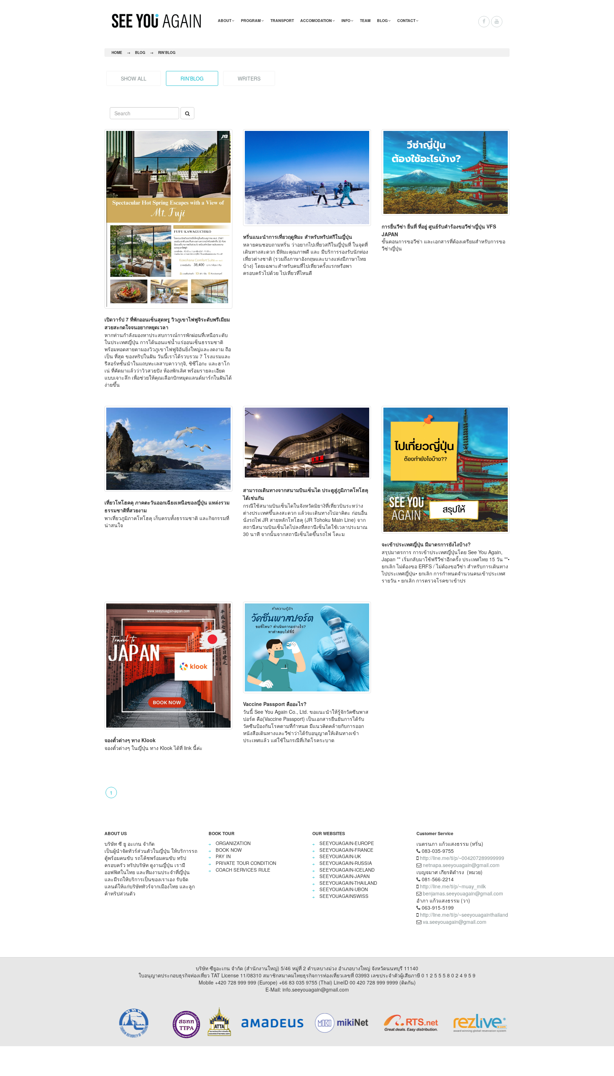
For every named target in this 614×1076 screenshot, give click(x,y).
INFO (345, 20)
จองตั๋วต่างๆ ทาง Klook (130, 740)
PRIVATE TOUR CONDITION (246, 863)
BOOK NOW (229, 849)
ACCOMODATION (316, 20)
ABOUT (224, 20)
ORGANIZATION (233, 843)
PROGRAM (251, 20)
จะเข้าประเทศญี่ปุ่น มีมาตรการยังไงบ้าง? (426, 544)
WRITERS (249, 78)
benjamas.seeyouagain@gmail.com (463, 893)
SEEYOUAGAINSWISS (343, 896)
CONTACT (406, 20)
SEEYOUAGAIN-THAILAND (348, 882)
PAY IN (223, 856)
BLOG (382, 20)
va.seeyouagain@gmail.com (454, 921)
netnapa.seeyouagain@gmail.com (461, 864)
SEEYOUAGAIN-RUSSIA (345, 863)
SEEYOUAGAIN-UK (340, 856)
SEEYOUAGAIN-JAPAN (344, 876)
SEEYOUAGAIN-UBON (343, 889)
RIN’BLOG (167, 52)
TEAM (365, 20)
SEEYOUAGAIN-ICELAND (347, 869)
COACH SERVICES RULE (243, 869)
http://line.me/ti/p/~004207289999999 (462, 857)
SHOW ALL (133, 78)
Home (117, 52)
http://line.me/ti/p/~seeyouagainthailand (464, 914)
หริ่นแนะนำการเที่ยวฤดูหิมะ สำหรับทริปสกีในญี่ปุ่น (297, 236)
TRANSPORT (282, 20)
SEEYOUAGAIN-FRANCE (346, 849)
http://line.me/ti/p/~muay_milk (453, 886)
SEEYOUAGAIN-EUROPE (346, 843)
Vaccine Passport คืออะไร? (275, 703)
